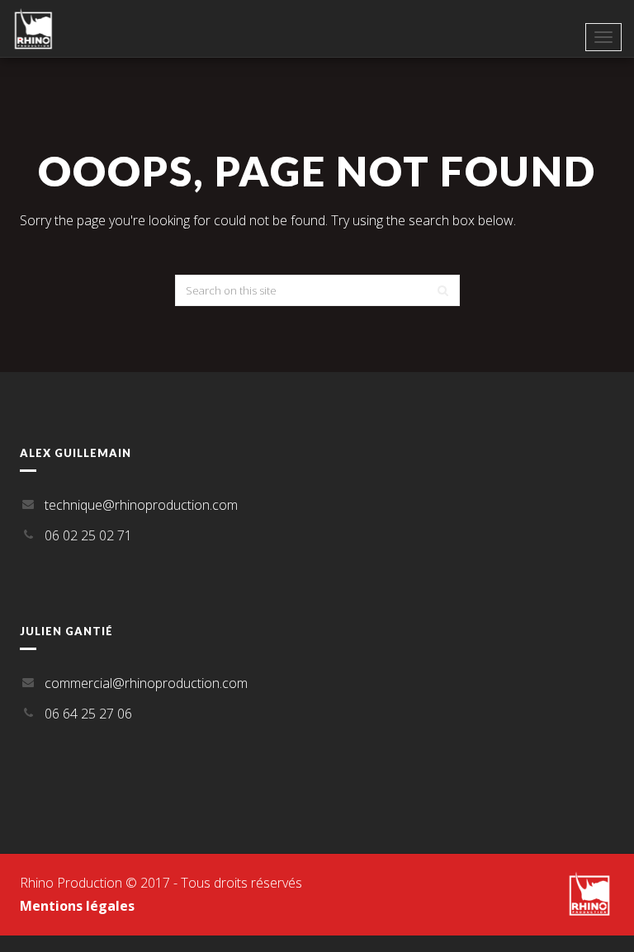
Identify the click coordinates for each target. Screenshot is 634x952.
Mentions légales (77, 906)
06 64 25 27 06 (88, 714)
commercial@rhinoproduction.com (146, 683)
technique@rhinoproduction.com (141, 505)
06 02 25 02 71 (88, 535)
